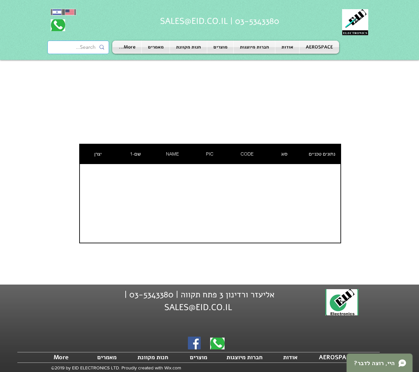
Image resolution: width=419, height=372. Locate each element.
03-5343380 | (253, 21)
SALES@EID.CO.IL (194, 21)
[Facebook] (194, 343)
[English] (69, 12)
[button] (254, 47)
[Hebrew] (57, 12)
